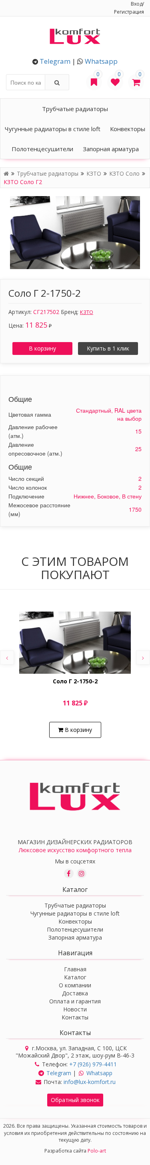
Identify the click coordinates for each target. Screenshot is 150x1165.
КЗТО (94, 173)
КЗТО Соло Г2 (23, 182)
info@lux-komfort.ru (90, 1082)
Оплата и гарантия (75, 1001)
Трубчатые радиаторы (75, 109)
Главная (75, 969)
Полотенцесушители (42, 149)
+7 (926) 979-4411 (93, 1064)
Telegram (55, 61)
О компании (75, 985)
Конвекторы (127, 129)
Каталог (75, 977)
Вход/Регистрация (129, 7)
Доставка (75, 993)
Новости (75, 1009)
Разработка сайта (75, 1150)
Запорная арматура (111, 149)
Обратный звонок (75, 1100)
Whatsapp (101, 61)
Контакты (75, 1017)
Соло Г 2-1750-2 (75, 681)
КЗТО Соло (125, 173)
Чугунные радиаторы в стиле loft (52, 129)
